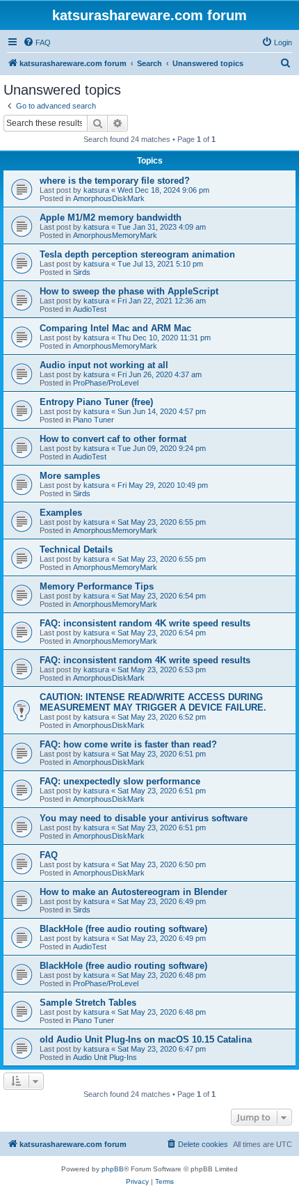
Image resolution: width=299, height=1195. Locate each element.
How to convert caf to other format (113, 439)
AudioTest (89, 309)
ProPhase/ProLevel (105, 383)
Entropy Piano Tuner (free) (96, 402)
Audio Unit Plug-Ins (105, 1057)
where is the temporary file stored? (115, 180)
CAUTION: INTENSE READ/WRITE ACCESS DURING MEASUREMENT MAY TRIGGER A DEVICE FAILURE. (153, 702)
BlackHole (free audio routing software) (123, 929)
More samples (70, 475)
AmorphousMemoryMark (115, 235)
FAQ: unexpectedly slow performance (120, 781)
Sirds (81, 272)
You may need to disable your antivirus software (144, 818)
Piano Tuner (93, 420)
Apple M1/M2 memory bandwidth (110, 217)
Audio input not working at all (104, 365)
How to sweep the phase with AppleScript (129, 291)
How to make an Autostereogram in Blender (133, 892)
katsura (96, 190)
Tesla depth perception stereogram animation (137, 254)
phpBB (113, 1169)
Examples (61, 512)
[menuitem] (37, 42)
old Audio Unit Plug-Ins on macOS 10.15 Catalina (146, 1039)
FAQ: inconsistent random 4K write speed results (145, 623)
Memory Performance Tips (97, 586)
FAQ (49, 855)
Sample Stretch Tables (88, 1002)
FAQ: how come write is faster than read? (128, 744)
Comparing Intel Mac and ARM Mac (115, 328)
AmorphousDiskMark (109, 198)
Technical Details (76, 549)
